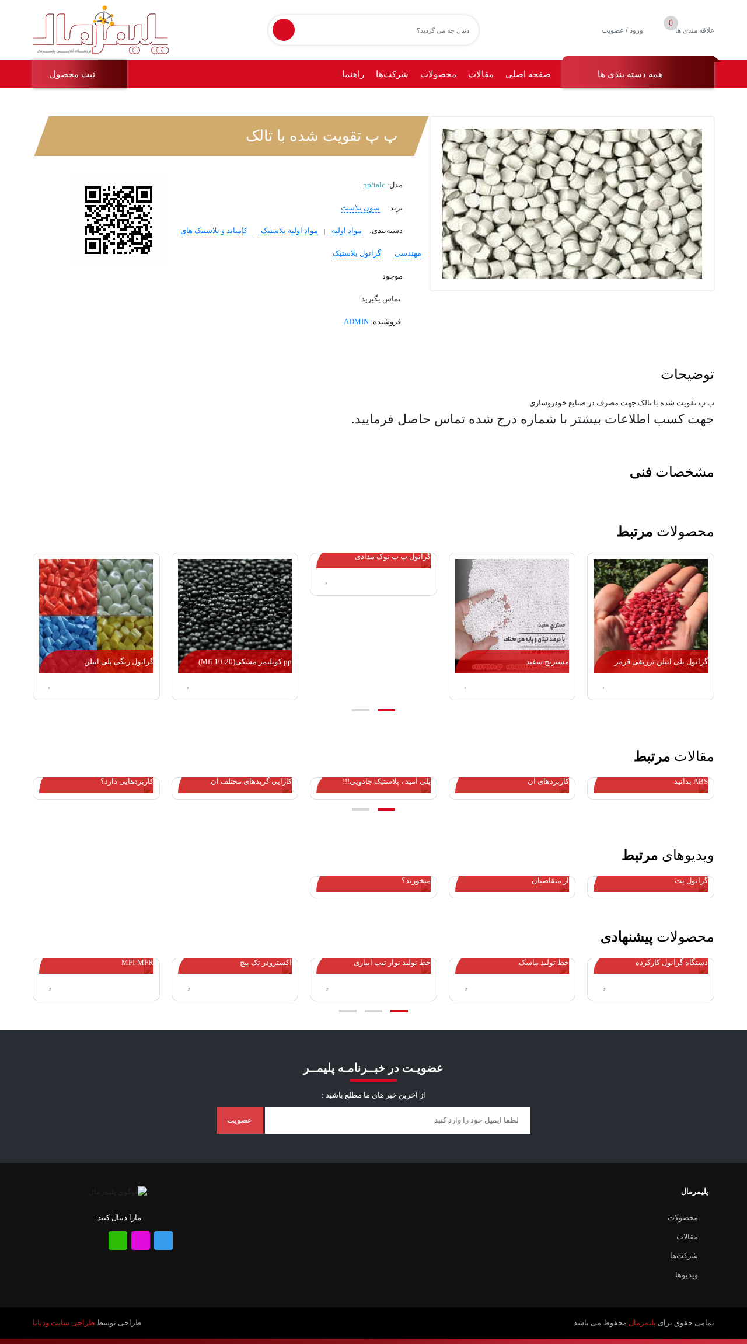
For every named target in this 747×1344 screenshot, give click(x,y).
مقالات (481, 74)
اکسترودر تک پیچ (266, 962)
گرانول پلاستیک (357, 253)
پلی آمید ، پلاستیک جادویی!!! (387, 781)
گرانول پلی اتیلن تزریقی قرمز (661, 661)
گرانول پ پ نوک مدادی (393, 556)
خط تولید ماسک (544, 962)
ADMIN (356, 321)
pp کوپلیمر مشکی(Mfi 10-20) (245, 661)
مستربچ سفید (547, 661)
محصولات (438, 74)
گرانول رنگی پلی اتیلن (118, 661)
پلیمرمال (642, 1322)
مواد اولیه (346, 230)
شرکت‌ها (392, 74)
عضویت (613, 30)
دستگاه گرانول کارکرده (672, 962)
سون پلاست (360, 207)
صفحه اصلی (528, 74)
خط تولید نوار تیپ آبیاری (392, 962)
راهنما (353, 74)
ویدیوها (686, 1274)
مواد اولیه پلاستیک (288, 230)
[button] (386, 710)
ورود (636, 30)
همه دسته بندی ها (631, 74)
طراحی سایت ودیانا (64, 1322)
